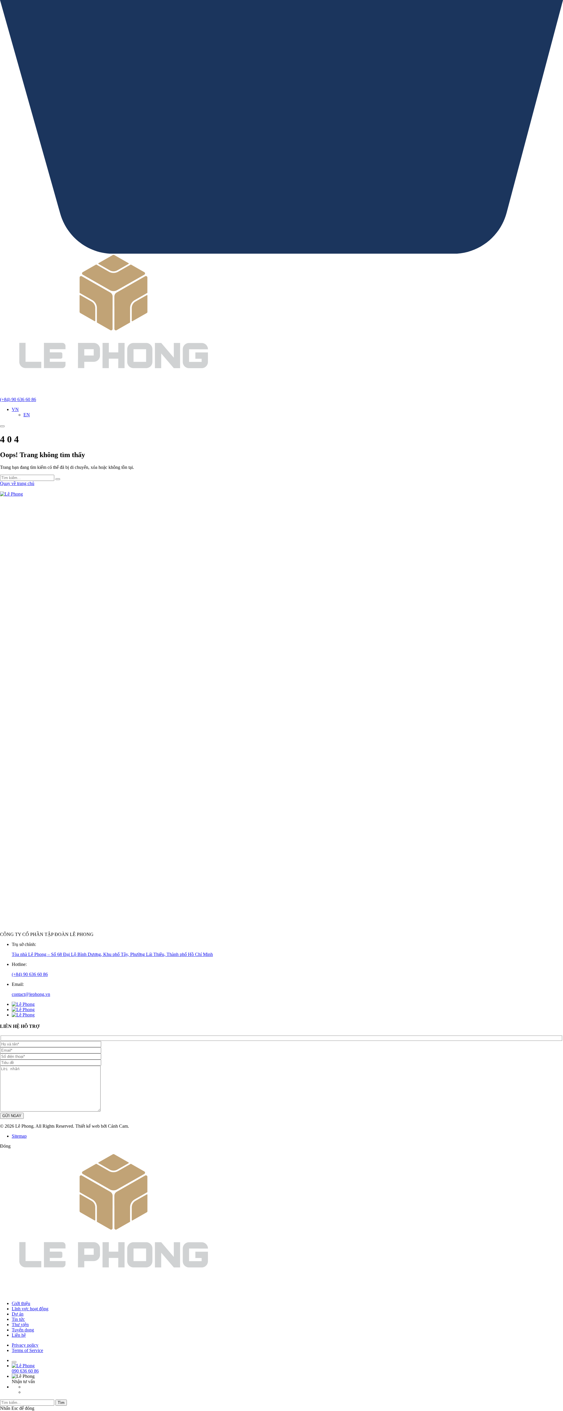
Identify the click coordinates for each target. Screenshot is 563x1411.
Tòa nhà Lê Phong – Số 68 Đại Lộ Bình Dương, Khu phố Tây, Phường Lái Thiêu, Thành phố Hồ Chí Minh (112, 954)
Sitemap (19, 1136)
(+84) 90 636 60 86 (30, 974)
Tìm (61, 1402)
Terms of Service (27, 1350)
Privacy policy (25, 1345)
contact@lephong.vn (31, 994)
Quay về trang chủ (17, 483)
